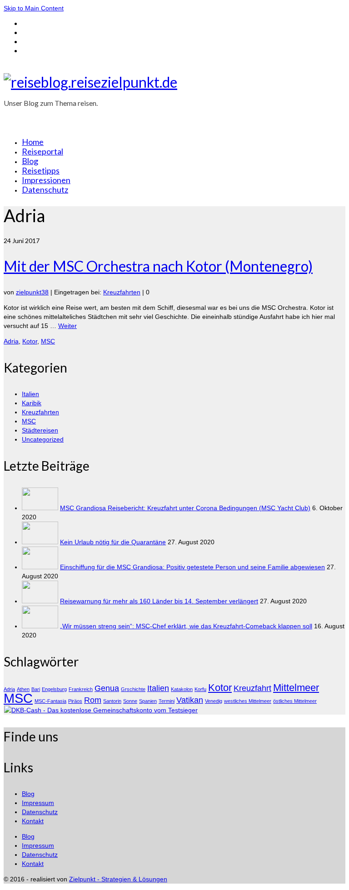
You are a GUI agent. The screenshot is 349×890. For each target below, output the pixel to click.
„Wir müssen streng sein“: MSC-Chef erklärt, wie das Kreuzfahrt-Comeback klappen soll (186, 626)
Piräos (75, 701)
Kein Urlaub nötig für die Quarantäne (113, 542)
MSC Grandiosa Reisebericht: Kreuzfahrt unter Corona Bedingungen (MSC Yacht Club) (185, 508)
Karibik (31, 403)
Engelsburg (54, 689)
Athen (23, 689)
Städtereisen (40, 430)
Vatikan (189, 700)
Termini (166, 701)
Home (33, 142)
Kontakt (33, 821)
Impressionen (46, 180)
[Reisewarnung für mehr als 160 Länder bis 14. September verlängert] (40, 601)
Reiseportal (42, 151)
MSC (48, 341)
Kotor (29, 341)
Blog (30, 161)
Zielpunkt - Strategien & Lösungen (118, 879)
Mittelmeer (296, 687)
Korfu (200, 689)
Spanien (148, 701)
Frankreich (81, 689)
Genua (107, 688)
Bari (35, 689)
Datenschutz (45, 189)
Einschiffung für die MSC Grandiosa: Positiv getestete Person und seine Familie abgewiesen (192, 567)
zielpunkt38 (32, 292)
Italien (30, 394)
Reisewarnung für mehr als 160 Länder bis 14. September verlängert (159, 601)
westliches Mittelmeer (247, 701)
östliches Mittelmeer (295, 701)
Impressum (38, 802)
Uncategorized (43, 439)
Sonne (130, 701)
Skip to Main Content (34, 8)
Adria (11, 341)
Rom (92, 700)
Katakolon (182, 689)
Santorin (112, 701)
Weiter (67, 325)
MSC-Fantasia (50, 701)
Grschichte (133, 689)
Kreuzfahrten (121, 292)
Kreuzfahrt (252, 688)
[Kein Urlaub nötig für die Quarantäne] (40, 542)
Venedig (213, 701)
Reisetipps (41, 170)
